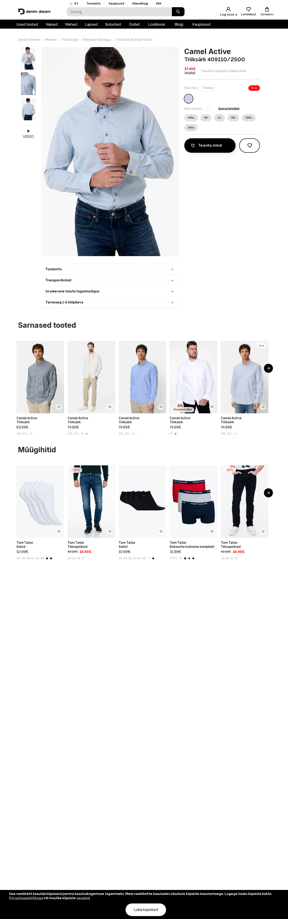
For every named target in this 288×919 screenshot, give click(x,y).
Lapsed (91, 24)
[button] (110, 269)
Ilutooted (113, 24)
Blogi (179, 24)
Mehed (71, 24)
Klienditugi (140, 3)
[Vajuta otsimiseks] (178, 11)
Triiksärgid (70, 39)
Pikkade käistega (97, 39)
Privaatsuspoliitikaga (26, 898)
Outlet (134, 24)
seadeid (83, 898)
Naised (52, 24)
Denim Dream (29, 39)
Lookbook (156, 24)
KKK (158, 3)
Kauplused (116, 3)
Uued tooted (27, 24)
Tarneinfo (93, 3)
